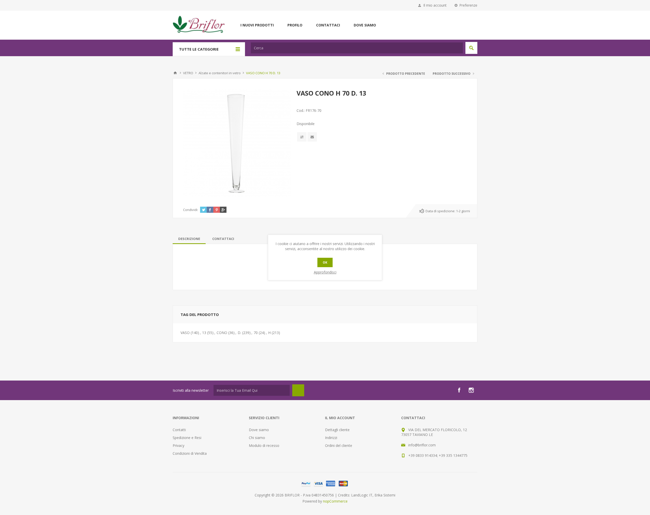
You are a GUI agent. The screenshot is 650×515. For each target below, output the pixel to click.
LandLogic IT (361, 495)
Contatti (179, 429)
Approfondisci (325, 272)
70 (256, 332)
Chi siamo (257, 437)
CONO (222, 332)
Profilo (294, 25)
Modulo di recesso (264, 445)
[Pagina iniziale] (175, 73)
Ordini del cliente (338, 445)
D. (239, 332)
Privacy (178, 445)
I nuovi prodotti (257, 25)
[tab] (189, 238)
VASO (185, 332)
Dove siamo (365, 25)
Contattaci (328, 25)
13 (204, 332)
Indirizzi (331, 437)
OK (325, 262)
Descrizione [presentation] (189, 238)
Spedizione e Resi (187, 437)
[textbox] (357, 47)
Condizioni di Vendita (190, 453)
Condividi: (190, 209)
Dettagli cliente (337, 429)
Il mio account (435, 5)
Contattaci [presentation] (223, 238)
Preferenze (468, 5)
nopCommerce (335, 501)
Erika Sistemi (385, 495)
